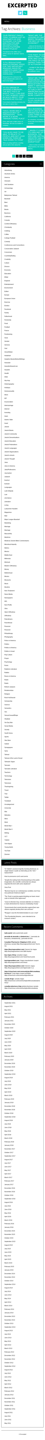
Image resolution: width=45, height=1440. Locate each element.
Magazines (8, 512)
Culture (6, 263)
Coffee (6, 234)
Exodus (6, 305)
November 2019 (9, 1067)
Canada (7, 220)
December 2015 (9, 1231)
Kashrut (6, 480)
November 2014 (9, 1277)
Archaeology (8, 188)
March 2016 (8, 1220)
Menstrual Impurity (10, 544)
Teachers (7, 772)
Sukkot (6, 744)
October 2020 (8, 1028)
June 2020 (7, 1042)
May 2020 (7, 1045)
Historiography (9, 384)
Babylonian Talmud (10, 195)
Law (5, 494)
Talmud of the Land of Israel (13, 758)
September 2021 (9, 1003)
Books (6, 209)
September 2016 (9, 1199)
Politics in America (10, 647)
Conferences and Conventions (14, 245)
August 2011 (8, 1412)
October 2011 (8, 1405)
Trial (5, 794)
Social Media (8, 726)
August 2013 (8, 1330)
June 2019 (7, 1085)
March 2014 (8, 1305)
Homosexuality (9, 391)
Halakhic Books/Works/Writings (14, 359)
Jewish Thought (9, 459)
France (6, 330)
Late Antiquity (8, 491)
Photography (8, 637)
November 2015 (9, 1234)
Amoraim (7, 181)
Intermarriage (8, 405)
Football (7, 327)
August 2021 (8, 1006)
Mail (5, 516)
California (7, 216)
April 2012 (7, 1384)
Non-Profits (8, 605)
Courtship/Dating (9, 256)
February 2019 (9, 1099)
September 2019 (9, 1074)
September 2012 (9, 1366)
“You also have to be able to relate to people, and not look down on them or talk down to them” (14, 136)
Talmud (6, 754)
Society (6, 729)
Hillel (6, 377)
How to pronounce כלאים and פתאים (16, 876)
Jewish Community (10, 434)
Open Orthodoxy (9, 612)
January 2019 (8, 1102)
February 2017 (9, 1181)
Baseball (7, 199)
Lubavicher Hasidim (11, 509)
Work (6, 822)
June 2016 (7, 1209)
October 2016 (8, 1195)
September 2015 (9, 1241)
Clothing (7, 231)
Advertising (8, 170)
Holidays (7, 387)
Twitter (20, 13)
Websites (7, 815)
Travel (6, 790)
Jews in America (9, 466)
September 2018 (9, 1117)
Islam (6, 416)
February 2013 (9, 1352)
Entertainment (9, 284)
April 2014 (7, 1302)
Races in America (10, 676)
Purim (6, 665)
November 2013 (9, 1320)
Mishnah (7, 562)
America (7, 177)
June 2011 (7, 1419)
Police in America (10, 640)
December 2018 (9, 1106)
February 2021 (9, 1017)
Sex (5, 712)
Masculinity (8, 533)
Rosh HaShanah (9, 697)
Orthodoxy (7, 615)
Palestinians (8, 619)
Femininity (7, 320)
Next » (29, 156)
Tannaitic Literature (10, 769)
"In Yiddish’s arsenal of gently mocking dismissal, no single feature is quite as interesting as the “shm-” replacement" (21, 871)
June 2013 (7, 1338)
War (5, 811)
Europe (6, 295)
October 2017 (8, 1152)
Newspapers (8, 598)
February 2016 (9, 1224)
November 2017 (9, 1149)
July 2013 (7, 1334)
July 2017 (7, 1163)
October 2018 (8, 1113)
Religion (7, 694)
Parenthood (8, 623)
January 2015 (8, 1270)
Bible (6, 206)
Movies (6, 576)
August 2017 (8, 1159)
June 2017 (7, 1167)
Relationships (8, 690)
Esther (6, 291)
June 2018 (7, 1127)
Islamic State (8, 419)
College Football (9, 238)
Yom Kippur (8, 843)
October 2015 (8, 1238)
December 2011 (9, 1398)
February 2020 (9, 1056)
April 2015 (7, 1259)
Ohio (6, 608)
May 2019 (7, 1088)
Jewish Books (8, 430)
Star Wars (7, 740)
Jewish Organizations (11, 452)
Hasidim (7, 370)
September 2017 (9, 1156)
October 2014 (8, 1281)
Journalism (8, 473)
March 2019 (8, 1095)
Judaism (7, 477)
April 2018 (7, 1135)
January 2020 (8, 1060)
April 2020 (7, 1049)
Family (6, 313)
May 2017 (7, 1170)
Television (7, 779)
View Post (7, 887)
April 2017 (7, 1174)
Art (5, 191)
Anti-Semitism (8, 184)
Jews (6, 462)
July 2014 (7, 1291)
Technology (8, 776)
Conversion (8, 252)
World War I (8, 826)
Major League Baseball (12, 519)
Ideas (6, 395)
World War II (8, 829)
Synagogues (8, 747)
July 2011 (7, 1416)
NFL (5, 601)
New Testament (9, 591)
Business (7, 213)
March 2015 (8, 1263)
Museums (7, 580)
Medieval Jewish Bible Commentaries (16, 541)
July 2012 (7, 1373)
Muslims (7, 587)
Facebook (7, 309)
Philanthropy (8, 633)
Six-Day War (8, 722)
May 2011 (7, 1423)
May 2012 (7, 1380)
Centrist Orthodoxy (10, 224)
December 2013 (9, 1316)
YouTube (7, 851)
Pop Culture (8, 655)
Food (6, 323)
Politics (6, 644)
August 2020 (8, 1035)
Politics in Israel (9, 651)
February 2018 (9, 1142)
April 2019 (7, 1092)
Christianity (8, 227)
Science (7, 705)
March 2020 (8, 1053)
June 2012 (7, 1377)
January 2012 (8, 1395)
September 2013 (9, 1327)
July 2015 (7, 1249)
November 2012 (9, 1359)
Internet (6, 409)
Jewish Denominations (11, 437)
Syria (6, 751)
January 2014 (8, 1313)
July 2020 (7, 1038)
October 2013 (8, 1323)
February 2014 (9, 1309)
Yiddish (6, 840)
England (7, 281)
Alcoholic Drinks (9, 174)
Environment (8, 288)
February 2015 (9, 1266)
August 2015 (8, 1245)
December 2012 (9, 1355)
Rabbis (6, 672)
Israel (6, 423)
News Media (8, 594)
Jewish (6, 427)
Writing (6, 833)
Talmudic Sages (9, 761)
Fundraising (8, 334)
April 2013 (7, 1345)
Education (7, 273)
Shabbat (7, 719)
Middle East (8, 555)
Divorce (6, 266)
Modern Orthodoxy (10, 566)
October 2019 (8, 1070)
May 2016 (7, 1213)
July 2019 (7, 1081)
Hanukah (7, 363)
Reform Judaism (9, 687)
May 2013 (7, 1341)
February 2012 (9, 1391)
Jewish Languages (10, 448)
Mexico (6, 551)
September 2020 (9, 1031)
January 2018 (8, 1145)
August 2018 (8, 1120)
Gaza (6, 338)
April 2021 (7, 1013)
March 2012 (8, 1387)
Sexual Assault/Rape (11, 715)
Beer (6, 202)
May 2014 (7, 1298)
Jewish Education (10, 441)
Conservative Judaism (11, 249)
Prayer (6, 658)
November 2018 (9, 1110)
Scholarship (8, 701)
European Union (9, 298)
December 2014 (9, 1273)
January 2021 (8, 1021)
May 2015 (7, 1256)
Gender (6, 341)
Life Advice (8, 498)
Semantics (7, 708)
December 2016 (9, 1188)
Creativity (7, 259)
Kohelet (6, 484)
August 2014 (8, 1288)
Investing (7, 412)
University (7, 808)
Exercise (7, 302)
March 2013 (8, 1348)
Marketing (7, 523)
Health (6, 373)
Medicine (7, 537)
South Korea (8, 733)
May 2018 (7, 1131)
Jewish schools (9, 455)
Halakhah (7, 355)
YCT (5, 836)
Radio (6, 680)
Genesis (7, 345)
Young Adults (8, 847)
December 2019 (9, 1063)
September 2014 (9, 1284)
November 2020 (9, 1024)
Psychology (8, 662)
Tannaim (7, 765)
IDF (5, 398)
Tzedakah (7, 801)
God (5, 348)
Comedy (7, 241)
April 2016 (7, 1216)
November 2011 (9, 1402)
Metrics (6, 548)
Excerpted (22, 5)
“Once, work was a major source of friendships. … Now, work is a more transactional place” (14, 115)
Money (6, 569)
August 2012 (8, 1370)
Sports (6, 737)
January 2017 (8, 1184)
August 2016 (8, 1202)
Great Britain (8, 352)
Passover (7, 626)
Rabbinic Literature (10, 669)
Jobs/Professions (10, 469)
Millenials (7, 558)
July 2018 (7, 1124)
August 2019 (8, 1077)
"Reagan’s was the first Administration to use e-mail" (21, 913)
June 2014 (7, 1295)
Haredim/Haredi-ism (11, 366)
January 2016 (8, 1227)
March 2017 (8, 1177)
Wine (6, 819)
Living (6, 505)
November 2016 (9, 1191)
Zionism (7, 854)
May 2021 (7, 1010)
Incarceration (8, 402)
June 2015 (7, 1252)
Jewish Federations (10, 444)
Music (6, 583)
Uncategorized (9, 804)
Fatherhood (8, 316)
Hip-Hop (7, 380)
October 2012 (8, 1363)
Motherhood (8, 573)
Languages (8, 487)
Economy (7, 270)
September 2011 (9, 1409)
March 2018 (8, 1138)
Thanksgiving (8, 786)
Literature (7, 501)
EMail (6, 277)
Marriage (7, 526)
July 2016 (7, 1206)
